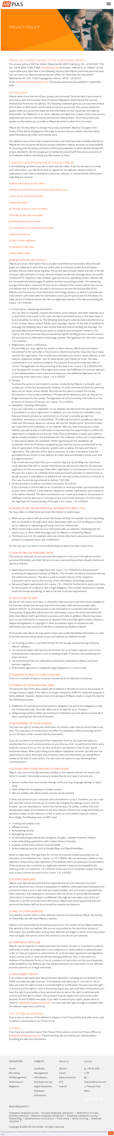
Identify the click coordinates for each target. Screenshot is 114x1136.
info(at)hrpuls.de (50, 67)
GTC (61, 1081)
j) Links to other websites (22, 240)
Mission (63, 1068)
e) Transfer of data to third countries (28, 208)
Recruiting (14, 1073)
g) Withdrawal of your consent (25, 221)
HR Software (40, 1077)
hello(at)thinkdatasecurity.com (25, 1035)
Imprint (63, 1086)
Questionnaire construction (39, 1118)
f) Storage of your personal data (25, 215)
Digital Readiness (43, 1086)
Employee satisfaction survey (82, 1115)
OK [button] (111, 1133)
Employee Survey (43, 1081)
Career (62, 1073)
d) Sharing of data (18, 202)
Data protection (67, 1077)
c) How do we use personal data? (26, 196)
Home (12, 1068)
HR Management (18, 1077)
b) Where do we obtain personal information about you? (38, 189)
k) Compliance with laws (21, 246)
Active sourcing (80, 1118)
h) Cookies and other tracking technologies (31, 227)
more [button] (3, 1134)
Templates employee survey (23, 1112)
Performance (16, 1081)
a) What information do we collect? (27, 183)
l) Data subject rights (20, 253)
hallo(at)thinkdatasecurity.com (32, 81)
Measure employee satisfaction (47, 1115)
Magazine (14, 1086)
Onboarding (15, 1118)
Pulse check (63, 1118)
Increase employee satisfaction (57, 1112)
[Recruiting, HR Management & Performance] (42, 4)
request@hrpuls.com (95, 1081)
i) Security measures (19, 234)
